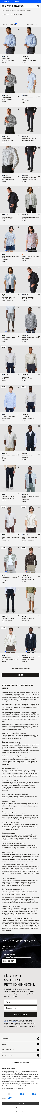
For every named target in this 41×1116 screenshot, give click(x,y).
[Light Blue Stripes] (22, 95)
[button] (18, 56)
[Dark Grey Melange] (4, 494)
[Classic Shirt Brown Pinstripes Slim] (30, 559)
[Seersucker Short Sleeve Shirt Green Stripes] (30, 478)
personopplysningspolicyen (11, 1021)
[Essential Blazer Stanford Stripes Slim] (10, 199)
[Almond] (22, 453)
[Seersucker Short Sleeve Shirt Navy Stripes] (10, 238)
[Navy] (3, 414)
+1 (6, 335)
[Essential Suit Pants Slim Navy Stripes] (10, 600)
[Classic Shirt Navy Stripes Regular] (10, 120)
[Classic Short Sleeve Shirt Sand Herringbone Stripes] (30, 519)
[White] (2, 56)
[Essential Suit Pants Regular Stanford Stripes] (30, 159)
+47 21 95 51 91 (9, 955)
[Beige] (4, 414)
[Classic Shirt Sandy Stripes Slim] (10, 359)
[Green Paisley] (4, 294)
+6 (6, 254)
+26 (7, 56)
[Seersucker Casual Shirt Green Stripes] (30, 199)
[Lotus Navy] (25, 95)
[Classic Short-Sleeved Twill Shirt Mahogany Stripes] (30, 238)
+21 (27, 294)
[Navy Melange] (25, 294)
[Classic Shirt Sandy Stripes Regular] (30, 398)
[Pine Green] (23, 453)
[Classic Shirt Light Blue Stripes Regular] (30, 40)
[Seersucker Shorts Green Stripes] (30, 600)
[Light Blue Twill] (3, 56)
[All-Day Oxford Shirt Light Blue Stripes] (10, 398)
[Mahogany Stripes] (22, 254)
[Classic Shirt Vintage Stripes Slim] (30, 359)
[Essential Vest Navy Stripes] (30, 437)
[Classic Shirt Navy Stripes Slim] (10, 79)
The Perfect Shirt (14, 10)
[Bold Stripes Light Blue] (3, 294)
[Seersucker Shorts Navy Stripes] (10, 319)
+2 (27, 215)
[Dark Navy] (25, 214)
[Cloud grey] (25, 453)
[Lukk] (38, 1)
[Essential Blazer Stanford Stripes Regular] (30, 279)
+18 (7, 215)
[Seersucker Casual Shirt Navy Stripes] (30, 319)
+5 (6, 294)
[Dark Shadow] (25, 136)
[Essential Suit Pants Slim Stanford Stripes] (30, 120)
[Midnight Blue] (22, 136)
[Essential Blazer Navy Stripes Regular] (30, 639)
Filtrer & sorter (9, 24)
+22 (27, 175)
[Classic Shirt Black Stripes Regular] (10, 159)
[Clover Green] (4, 254)
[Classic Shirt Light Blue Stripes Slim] (10, 40)
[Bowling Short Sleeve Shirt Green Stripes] (10, 559)
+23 (27, 136)
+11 (27, 453)
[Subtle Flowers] (2, 294)
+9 (27, 95)
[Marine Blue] (4, 214)
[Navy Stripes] (23, 214)
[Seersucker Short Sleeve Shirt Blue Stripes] (10, 437)
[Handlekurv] (38, 6)
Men (7, 10)
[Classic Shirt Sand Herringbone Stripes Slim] (10, 639)
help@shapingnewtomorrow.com (18, 957)
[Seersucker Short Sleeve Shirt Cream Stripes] (10, 519)
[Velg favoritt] (18, 29)
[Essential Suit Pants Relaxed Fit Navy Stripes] (10, 478)
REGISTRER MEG (20, 1015)
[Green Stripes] (22, 214)
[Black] (4, 56)
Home (3, 10)
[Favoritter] (35, 6)
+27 (27, 56)
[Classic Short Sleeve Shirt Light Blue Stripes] (30, 79)
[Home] (14, 6)
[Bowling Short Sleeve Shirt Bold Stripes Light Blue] (10, 279)
